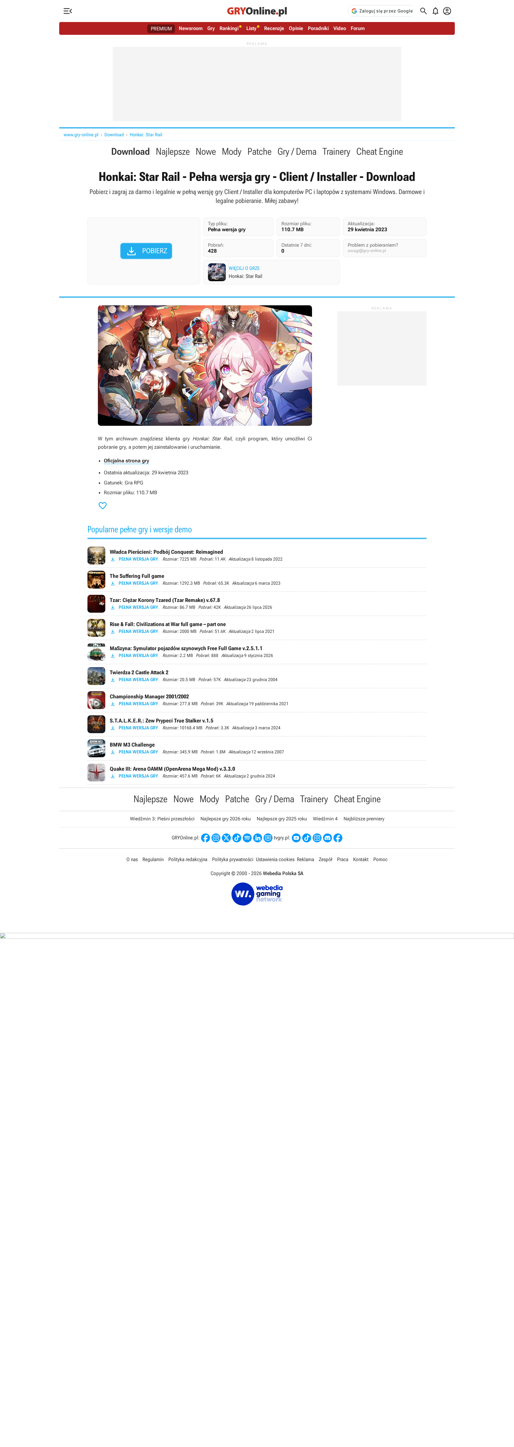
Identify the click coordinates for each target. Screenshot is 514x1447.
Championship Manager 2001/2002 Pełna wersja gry (257, 700)
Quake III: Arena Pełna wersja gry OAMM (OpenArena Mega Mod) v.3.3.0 (257, 772)
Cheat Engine (379, 151)
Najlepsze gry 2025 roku (282, 819)
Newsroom (191, 28)
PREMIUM (161, 29)
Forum (358, 28)
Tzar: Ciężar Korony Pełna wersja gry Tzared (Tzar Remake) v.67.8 (257, 604)
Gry (211, 28)
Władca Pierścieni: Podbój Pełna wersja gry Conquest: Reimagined (257, 555)
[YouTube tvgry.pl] (296, 837)
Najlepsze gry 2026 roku (225, 819)
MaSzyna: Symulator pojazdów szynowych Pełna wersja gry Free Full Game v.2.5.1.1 (257, 652)
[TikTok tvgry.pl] (306, 837)
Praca (342, 859)
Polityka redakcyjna (187, 859)
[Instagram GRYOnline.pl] (215, 837)
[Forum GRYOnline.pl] (268, 837)
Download (114, 134)
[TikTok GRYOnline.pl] (236, 837)
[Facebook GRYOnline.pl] (205, 837)
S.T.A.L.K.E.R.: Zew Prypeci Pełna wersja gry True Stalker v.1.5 (257, 724)
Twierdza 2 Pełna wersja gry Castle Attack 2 (257, 676)
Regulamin (153, 859)
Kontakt (361, 859)
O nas (132, 859)
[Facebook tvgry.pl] (337, 837)
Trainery (336, 151)
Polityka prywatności (232, 859)
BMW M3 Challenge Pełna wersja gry (257, 748)
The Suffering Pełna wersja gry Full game (257, 580)
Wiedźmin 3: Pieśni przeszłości (162, 819)
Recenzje (274, 28)
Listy (251, 28)
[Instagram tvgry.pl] (317, 837)
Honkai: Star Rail (146, 134)
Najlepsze (173, 151)
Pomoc (380, 859)
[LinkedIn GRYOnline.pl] (257, 837)
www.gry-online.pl (81, 134)
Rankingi (229, 28)
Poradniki (318, 28)
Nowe (206, 151)
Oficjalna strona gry (126, 461)
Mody (232, 151)
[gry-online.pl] (257, 11)
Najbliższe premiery (364, 819)
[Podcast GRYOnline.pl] (247, 837)
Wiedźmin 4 (325, 819)
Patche (259, 151)
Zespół (325, 859)
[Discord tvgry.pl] (327, 837)
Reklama (305, 859)
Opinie (296, 28)
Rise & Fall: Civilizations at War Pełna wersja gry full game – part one (257, 628)
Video (339, 28)
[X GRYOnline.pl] (226, 837)
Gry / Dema (297, 151)
